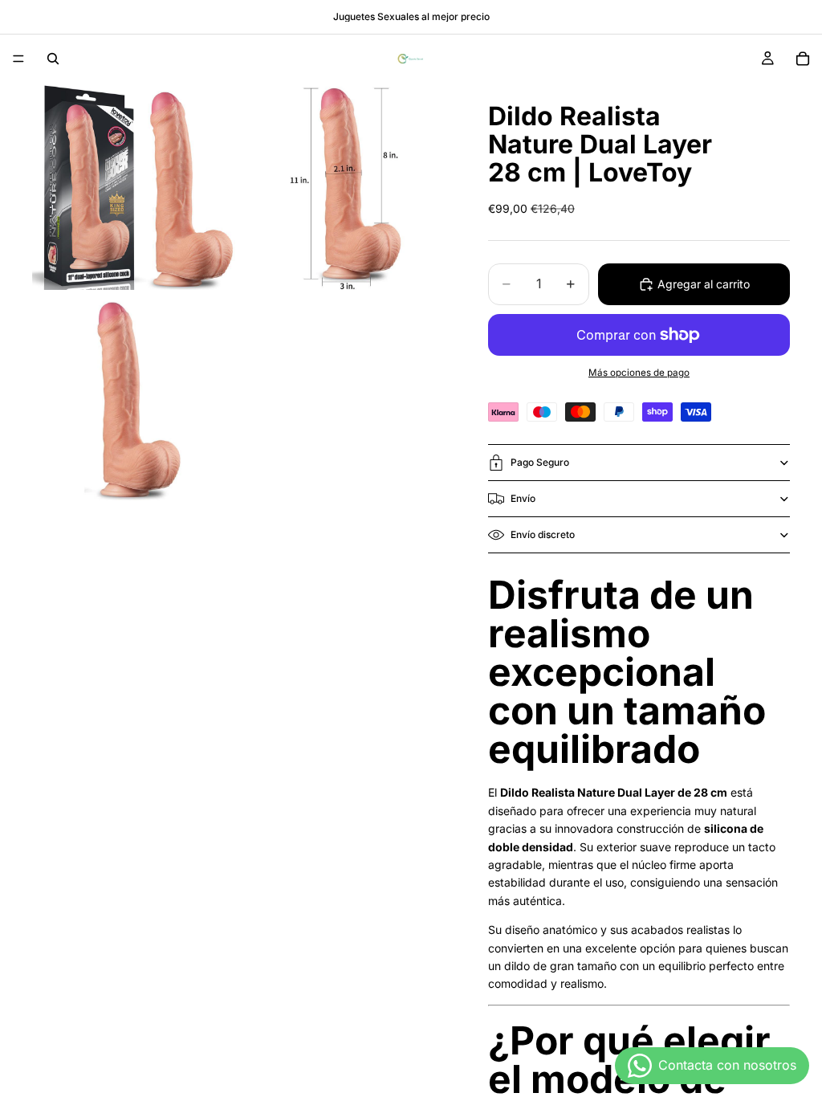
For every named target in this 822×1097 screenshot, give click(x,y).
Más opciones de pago (639, 372)
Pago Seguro (540, 462)
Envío (523, 498)
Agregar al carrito (703, 284)
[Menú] (18, 58)
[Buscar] (53, 58)
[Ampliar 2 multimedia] (346, 186)
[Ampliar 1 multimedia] (135, 186)
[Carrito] (802, 58)
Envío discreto (543, 534)
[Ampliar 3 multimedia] (135, 396)
